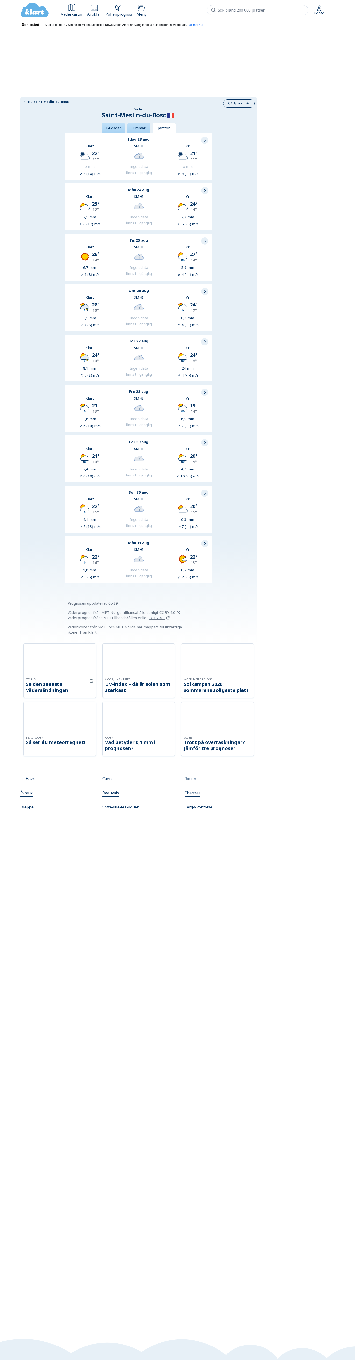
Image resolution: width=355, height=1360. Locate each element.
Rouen (190, 778)
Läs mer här (195, 24)
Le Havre (28, 778)
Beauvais (110, 792)
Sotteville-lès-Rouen (120, 807)
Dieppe (27, 807)
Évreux (26, 792)
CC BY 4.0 (167, 612)
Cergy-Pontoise (198, 807)
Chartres (192, 792)
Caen (107, 778)
